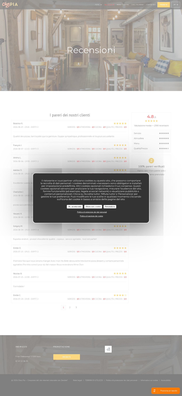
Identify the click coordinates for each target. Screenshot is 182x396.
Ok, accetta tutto (74, 207)
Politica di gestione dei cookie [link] (91, 216)
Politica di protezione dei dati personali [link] (92, 212)
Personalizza (110, 207)
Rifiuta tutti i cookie (93, 207)
